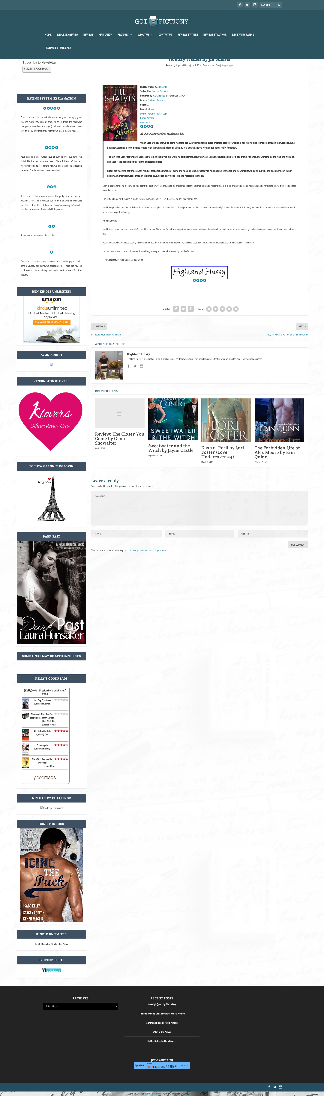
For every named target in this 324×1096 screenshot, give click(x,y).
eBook (151, 109)
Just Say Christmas (42, 700)
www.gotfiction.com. (153, 1093)
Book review (208, 65)
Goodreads (145, 122)
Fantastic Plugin (189, 1093)
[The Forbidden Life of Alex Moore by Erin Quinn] (279, 420)
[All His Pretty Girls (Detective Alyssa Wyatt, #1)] (25, 739)
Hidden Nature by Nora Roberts (162, 1041)
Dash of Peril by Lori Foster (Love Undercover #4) (222, 452)
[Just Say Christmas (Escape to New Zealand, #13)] (25, 708)
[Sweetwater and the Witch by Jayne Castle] (173, 419)
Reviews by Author (214, 34)
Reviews (88, 34)
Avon (155, 95)
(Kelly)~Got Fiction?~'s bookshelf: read (45, 692)
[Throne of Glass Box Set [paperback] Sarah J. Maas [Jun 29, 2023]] (25, 718)
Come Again (42, 745)
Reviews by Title (188, 34)
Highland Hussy (183, 65)
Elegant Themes (61, 1087)
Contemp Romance (156, 100)
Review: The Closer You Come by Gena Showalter (119, 438)
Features (123, 34)
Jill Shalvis (162, 86)
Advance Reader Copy (157, 113)
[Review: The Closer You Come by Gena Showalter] (120, 413)
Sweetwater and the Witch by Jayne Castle (171, 448)
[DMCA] (51, 971)
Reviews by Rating (243, 34)
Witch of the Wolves (162, 1032)
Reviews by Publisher (58, 47)
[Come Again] (25, 754)
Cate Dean (50, 766)
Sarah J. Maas (50, 724)
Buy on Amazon (147, 118)
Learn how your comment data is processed (146, 550)
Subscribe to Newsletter (39, 62)
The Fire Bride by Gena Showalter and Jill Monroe (162, 1013)
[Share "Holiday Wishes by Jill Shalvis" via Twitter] (183, 309)
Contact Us (165, 34)
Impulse (161, 95)
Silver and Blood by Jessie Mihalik (162, 1022)
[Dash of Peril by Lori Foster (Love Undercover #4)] (226, 420)
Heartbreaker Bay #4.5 (157, 91)
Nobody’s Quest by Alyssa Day (162, 1004)
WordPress (85, 1087)
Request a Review (67, 34)
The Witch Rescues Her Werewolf (42, 761)
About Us (143, 34)
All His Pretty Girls (42, 731)
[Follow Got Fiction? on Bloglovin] (52, 520)
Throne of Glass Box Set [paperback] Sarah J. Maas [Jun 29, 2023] (43, 718)
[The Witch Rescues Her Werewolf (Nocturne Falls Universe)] (25, 767)
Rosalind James (43, 703)
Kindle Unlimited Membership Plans (51, 944)
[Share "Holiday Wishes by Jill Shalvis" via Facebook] (176, 309)
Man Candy (105, 34)
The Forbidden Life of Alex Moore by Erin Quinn (277, 452)
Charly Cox (43, 734)
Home (48, 34)
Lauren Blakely (43, 748)
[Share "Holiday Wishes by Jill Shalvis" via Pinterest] (191, 309)
